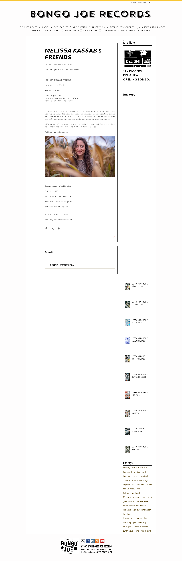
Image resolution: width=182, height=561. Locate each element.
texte (137, 531)
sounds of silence (140, 526)
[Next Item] (148, 59)
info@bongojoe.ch (88, 552)
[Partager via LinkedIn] (59, 228)
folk (138, 488)
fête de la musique (131, 497)
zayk (149, 531)
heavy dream (129, 505)
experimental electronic (133, 484)
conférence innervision (133, 480)
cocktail (144, 476)
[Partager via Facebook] (46, 228)
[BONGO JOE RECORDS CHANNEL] (102, 541)
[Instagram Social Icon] (93, 541)
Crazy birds (143, 467)
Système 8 (141, 472)
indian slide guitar (131, 509)
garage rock (146, 497)
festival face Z (129, 488)
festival (149, 484)
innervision (146, 509)
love (146, 518)
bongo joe (127, 476)
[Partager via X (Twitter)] (52, 228)
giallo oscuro (128, 501)
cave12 (137, 476)
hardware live (142, 501)
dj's (146, 480)
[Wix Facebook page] (88, 541)
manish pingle (129, 522)
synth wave (128, 531)
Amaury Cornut (130, 467)
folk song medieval (131, 493)
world (143, 531)
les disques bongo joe (133, 518)
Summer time (129, 472)
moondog (141, 522)
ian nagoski (141, 505)
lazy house (128, 514)
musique (127, 526)
